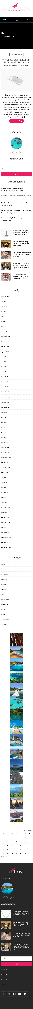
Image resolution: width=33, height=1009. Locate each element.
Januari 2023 (5, 502)
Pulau (3, 614)
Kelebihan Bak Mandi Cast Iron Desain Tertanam (16, 61)
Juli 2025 (3, 357)
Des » (6, 856)
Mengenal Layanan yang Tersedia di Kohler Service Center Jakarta (16, 197)
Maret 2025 (4, 377)
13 (12, 845)
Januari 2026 (5, 332)
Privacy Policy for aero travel (9, 980)
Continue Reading (16, 121)
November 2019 (6, 537)
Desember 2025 (5, 337)
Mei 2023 (3, 487)
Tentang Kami (5, 985)
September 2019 (6, 547)
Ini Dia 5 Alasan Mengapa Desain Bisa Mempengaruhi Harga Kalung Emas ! (12, 189)
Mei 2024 (3, 427)
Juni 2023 (4, 482)
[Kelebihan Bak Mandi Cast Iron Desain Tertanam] (16, 80)
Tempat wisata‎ (5, 619)
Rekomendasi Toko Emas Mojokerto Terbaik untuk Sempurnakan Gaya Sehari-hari (16, 212)
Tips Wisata (4, 624)
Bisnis (20, 54)
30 (25, 853)
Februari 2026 (5, 327)
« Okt (2, 856)
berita (3, 564)
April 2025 (4, 372)
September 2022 (6, 522)
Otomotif (4, 594)
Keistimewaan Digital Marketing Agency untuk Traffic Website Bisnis (14, 219)
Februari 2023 (5, 497)
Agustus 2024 (5, 412)
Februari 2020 (5, 527)
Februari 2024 (5, 442)
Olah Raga (4, 589)
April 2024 (4, 432)
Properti (3, 609)
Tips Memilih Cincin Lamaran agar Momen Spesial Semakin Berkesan (15, 204)
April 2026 (4, 316)
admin (27, 66)
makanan (4, 584)
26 (7, 853)
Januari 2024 (5, 447)
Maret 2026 (4, 321)
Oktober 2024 (5, 402)
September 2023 (6, 467)
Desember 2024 (5, 392)
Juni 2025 (4, 362)
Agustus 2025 (5, 352)
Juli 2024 (3, 417)
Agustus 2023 (5, 472)
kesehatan (4, 579)
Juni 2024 (4, 422)
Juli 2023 (3, 477)
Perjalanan (4, 604)
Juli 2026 (3, 301)
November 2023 (6, 457)
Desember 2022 (5, 507)
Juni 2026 (4, 306)
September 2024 (6, 407)
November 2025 (6, 342)
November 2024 (6, 397)
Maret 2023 (4, 492)
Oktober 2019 (5, 542)
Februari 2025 (5, 382)
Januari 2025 (5, 387)
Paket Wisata (5, 599)
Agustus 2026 (5, 296)
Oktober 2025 (5, 347)
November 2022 (6, 512)
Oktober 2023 (5, 462)
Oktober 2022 (5, 517)
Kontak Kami (5, 975)
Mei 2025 (3, 367)
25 (3, 853)
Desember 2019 (5, 532)
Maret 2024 (4, 437)
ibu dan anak (5, 574)
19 (7, 849)
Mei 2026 (3, 311)
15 (20, 845)
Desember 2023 (5, 452)
